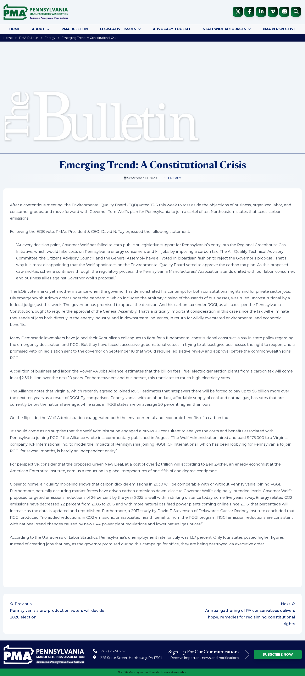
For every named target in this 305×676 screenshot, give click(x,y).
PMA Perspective (279, 29)
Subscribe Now (278, 654)
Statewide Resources (224, 29)
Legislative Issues (118, 29)
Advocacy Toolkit (172, 29)
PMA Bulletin (75, 29)
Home (14, 29)
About (38, 29)
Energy (50, 38)
